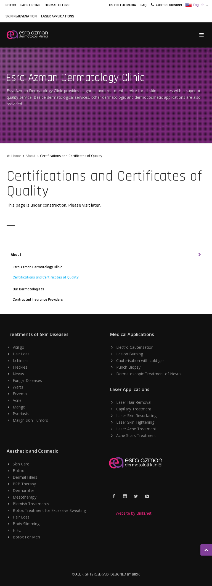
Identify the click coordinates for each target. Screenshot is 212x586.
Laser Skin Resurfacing (136, 415)
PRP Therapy (24, 483)
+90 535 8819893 (168, 5)
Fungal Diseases (27, 380)
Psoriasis (21, 413)
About (30, 155)
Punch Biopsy (128, 367)
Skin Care (21, 464)
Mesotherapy (24, 497)
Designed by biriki (125, 574)
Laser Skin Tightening (135, 422)
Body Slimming (26, 523)
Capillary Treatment (133, 408)
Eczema (20, 393)
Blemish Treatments (31, 503)
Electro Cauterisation (134, 347)
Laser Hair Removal (133, 402)
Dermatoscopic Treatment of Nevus (148, 373)
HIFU (17, 530)
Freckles (20, 367)
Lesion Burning (129, 353)
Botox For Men (26, 537)
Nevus (18, 373)
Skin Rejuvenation (21, 16)
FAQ (144, 5)
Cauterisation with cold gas (140, 360)
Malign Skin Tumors (30, 420)
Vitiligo (18, 347)
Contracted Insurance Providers (38, 299)
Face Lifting (30, 5)
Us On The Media (122, 5)
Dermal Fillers (57, 5)
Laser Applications (57, 16)
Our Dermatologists (28, 289)
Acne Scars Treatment (136, 435)
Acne (17, 400)
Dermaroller (23, 490)
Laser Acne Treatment (136, 428)
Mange (19, 407)
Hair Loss (21, 353)
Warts (18, 387)
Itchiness (20, 360)
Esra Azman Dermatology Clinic (37, 267)
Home (15, 155)
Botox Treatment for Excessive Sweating (49, 510)
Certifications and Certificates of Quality (46, 277)
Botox (11, 5)
